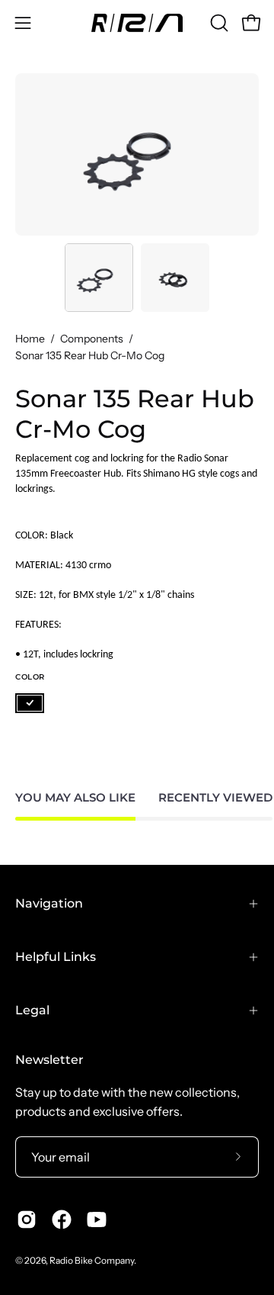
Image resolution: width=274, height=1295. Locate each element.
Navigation (49, 903)
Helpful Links (55, 957)
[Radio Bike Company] (137, 23)
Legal (32, 1010)
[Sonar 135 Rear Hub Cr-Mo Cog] (99, 277)
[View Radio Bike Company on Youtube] (96, 1219)
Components (91, 338)
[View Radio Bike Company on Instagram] (26, 1219)
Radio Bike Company (91, 1260)
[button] (217, 23)
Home (30, 338)
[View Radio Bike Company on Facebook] (61, 1219)
